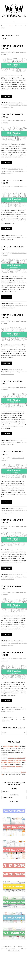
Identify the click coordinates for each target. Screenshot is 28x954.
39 (12, 719)
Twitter (3, 768)
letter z (12, 107)
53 (24, 719)
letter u (12, 444)
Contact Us (5, 948)
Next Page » (6, 721)
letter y (12, 173)
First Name (14, 788)
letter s (12, 579)
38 (7, 719)
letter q (12, 711)
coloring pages (12, 758)
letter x (12, 239)
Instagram (12, 766)
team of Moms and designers (11, 746)
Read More (7, 96)
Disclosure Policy (18, 948)
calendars (20, 758)
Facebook (6, 766)
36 (24, 717)
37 (3, 719)
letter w (12, 307)
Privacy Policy (14, 951)
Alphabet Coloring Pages (15, 102)
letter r (12, 645)
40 (16, 719)
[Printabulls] (14, 18)
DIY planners (17, 760)
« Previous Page (8, 717)
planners (10, 760)
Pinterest (18, 766)
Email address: (14, 794)
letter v (12, 374)
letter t (12, 513)
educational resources (14, 762)
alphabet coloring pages (16, 105)
